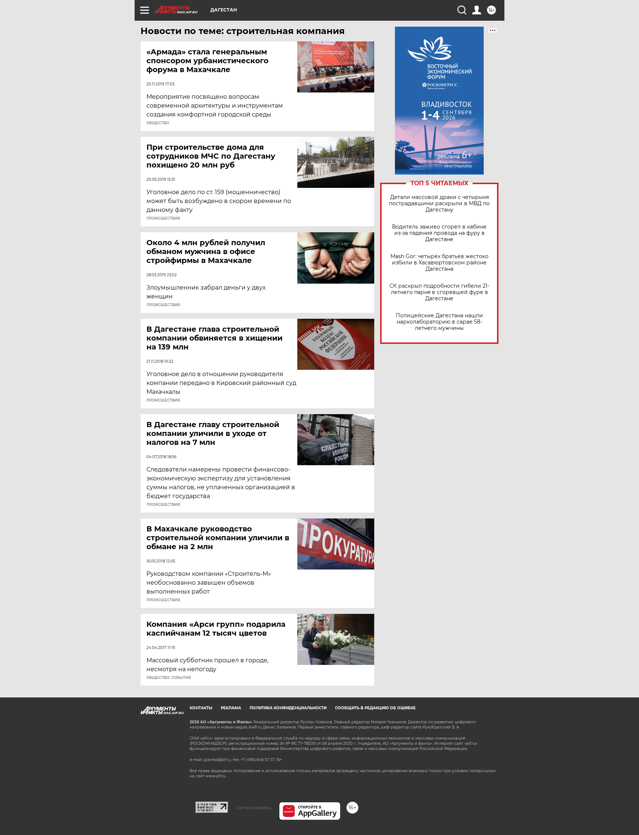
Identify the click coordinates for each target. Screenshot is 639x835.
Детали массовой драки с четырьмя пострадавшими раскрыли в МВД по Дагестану (439, 203)
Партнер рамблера (253, 807)
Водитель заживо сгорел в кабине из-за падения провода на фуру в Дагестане (439, 233)
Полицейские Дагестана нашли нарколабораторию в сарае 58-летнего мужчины (439, 321)
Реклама (231, 708)
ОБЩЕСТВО (157, 123)
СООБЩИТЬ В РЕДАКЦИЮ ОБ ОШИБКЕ (375, 708)
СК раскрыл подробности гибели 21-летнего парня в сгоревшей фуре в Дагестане (439, 292)
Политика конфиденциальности (288, 708)
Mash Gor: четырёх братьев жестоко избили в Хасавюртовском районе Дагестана (439, 262)
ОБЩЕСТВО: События (168, 678)
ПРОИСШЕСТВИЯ (163, 218)
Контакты (201, 708)
